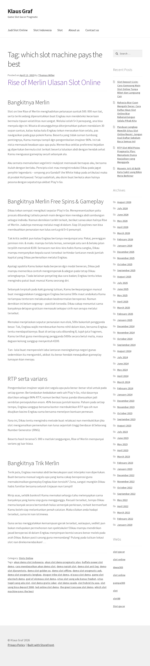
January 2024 (124, 394)
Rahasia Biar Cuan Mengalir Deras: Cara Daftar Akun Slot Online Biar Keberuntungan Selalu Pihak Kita (129, 111)
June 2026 (122, 214)
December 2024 (125, 326)
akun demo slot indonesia (29, 562)
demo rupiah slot (66, 566)
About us (74, 30)
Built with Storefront (40, 645)
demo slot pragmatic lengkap (25, 574)
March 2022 (123, 512)
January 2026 (124, 245)
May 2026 (122, 220)
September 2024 (126, 344)
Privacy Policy (16, 645)
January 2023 (124, 469)
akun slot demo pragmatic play (63, 562)
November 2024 (125, 332)
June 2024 (122, 363)
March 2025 (123, 307)
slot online (119, 559)
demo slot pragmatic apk (87, 570)
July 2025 (122, 282)
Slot (60, 30)
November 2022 (125, 481)
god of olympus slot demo (41, 579)
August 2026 (124, 202)
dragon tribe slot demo (56, 574)
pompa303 (119, 583)
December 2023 (125, 400)
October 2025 (124, 264)
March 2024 (123, 382)
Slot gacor (119, 606)
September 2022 (126, 493)
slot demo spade (67, 583)
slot (115, 590)
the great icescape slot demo (76, 587)
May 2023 (122, 444)
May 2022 (122, 500)
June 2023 (122, 438)
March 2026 (123, 233)
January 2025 (124, 320)
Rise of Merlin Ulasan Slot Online (54, 82)
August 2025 (124, 276)
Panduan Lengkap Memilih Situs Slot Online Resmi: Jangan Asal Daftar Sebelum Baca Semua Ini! (129, 134)
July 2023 (122, 431)
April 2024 (122, 376)
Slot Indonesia (42, 30)
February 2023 (125, 462)
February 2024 (125, 388)
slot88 (116, 598)
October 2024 (124, 338)
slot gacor (119, 551)
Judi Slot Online (18, 30)
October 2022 (124, 487)
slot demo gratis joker (44, 583)
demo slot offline (61, 570)
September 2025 (126, 270)
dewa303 (118, 567)
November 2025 (125, 258)
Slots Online (26, 558)
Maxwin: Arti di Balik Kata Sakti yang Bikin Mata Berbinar (129, 172)
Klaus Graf (20, 11)
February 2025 (125, 313)
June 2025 (122, 289)
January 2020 (124, 524)
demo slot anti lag (88, 566)
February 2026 (125, 239)
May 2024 (122, 369)
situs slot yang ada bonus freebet (76, 579)
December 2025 (125, 251)
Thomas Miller (46, 75)
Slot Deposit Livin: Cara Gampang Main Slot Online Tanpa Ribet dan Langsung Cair (128, 89)
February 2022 (125, 518)
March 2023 (123, 456)
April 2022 (122, 506)
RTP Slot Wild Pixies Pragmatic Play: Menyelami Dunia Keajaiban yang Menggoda (128, 155)
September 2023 (126, 419)
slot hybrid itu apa (88, 583)
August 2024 (124, 351)
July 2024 (122, 357)
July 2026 (122, 208)
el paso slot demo (80, 574)
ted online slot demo (47, 587)
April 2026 (122, 227)
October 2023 (124, 413)
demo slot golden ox (39, 570)
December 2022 (125, 475)
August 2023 (124, 425)
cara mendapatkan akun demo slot (35, 566)
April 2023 (122, 450)
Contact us (92, 30)
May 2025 (122, 295)
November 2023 (125, 407)
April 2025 (122, 301)
